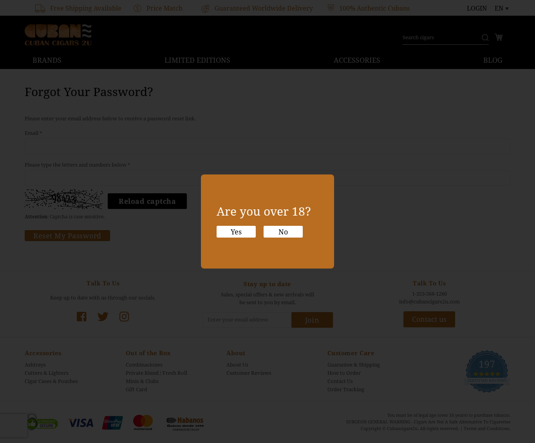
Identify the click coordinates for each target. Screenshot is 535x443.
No (283, 232)
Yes (236, 232)
